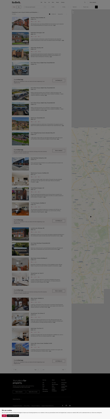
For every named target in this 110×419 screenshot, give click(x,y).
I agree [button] (4, 415)
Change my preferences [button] (13, 415)
